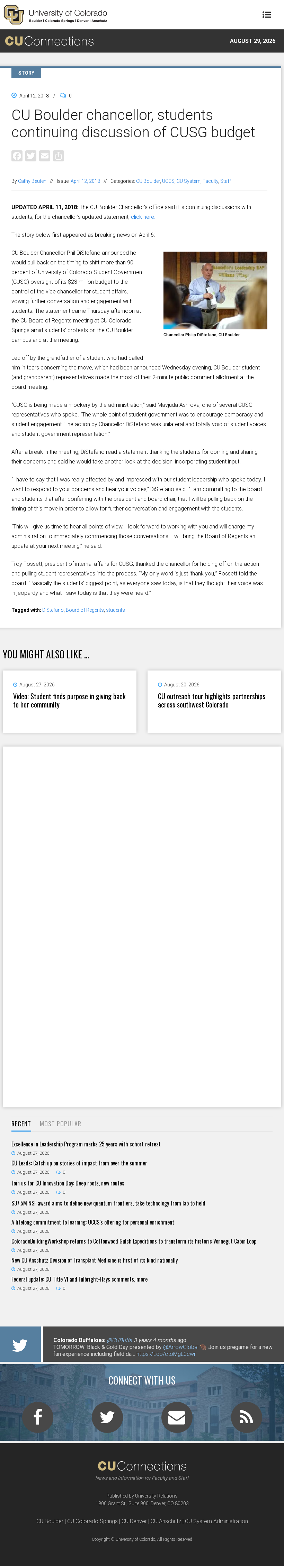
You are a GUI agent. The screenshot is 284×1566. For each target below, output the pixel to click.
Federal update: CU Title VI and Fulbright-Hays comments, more (79, 1279)
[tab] (21, 1124)
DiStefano (53, 610)
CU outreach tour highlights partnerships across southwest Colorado (211, 700)
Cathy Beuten (32, 181)
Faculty (210, 181)
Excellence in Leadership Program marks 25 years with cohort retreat (86, 1144)
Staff (225, 181)
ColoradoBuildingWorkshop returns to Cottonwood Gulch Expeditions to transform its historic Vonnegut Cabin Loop (133, 1241)
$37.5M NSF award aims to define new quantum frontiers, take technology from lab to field (108, 1203)
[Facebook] (17, 156)
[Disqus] (142, 836)
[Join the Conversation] (37, 1421)
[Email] (44, 156)
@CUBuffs (119, 1340)
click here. (143, 217)
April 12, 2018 (85, 181)
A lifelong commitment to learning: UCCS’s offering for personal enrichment (92, 1222)
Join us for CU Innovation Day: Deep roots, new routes (67, 1183)
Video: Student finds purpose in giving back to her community (69, 700)
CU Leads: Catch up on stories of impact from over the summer (79, 1163)
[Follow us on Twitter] (107, 1421)
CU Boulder (148, 181)
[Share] (58, 156)
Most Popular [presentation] (60, 1123)
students (115, 610)
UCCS (168, 181)
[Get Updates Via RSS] (246, 1421)
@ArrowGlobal (180, 1347)
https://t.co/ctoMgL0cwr (166, 1354)
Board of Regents (85, 610)
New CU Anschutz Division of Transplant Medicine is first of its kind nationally (94, 1260)
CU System (189, 181)
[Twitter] (30, 156)
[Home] (55, 14)
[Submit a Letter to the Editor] (177, 1421)
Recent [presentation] (21, 1123)
